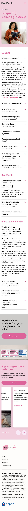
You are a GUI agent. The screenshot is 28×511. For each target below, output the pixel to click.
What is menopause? (9, 58)
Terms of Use (5, 459)
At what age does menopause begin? (9, 110)
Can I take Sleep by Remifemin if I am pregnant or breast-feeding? (9, 303)
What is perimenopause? (11, 103)
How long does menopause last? (8, 125)
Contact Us (4, 456)
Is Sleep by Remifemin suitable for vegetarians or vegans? (10, 293)
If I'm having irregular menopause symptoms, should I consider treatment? (10, 157)
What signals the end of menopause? (11, 147)
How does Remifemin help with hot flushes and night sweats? (10, 204)
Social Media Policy (6, 465)
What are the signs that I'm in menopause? (10, 118)
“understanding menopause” (10, 97)
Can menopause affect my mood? (10, 132)
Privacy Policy (5, 462)
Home (2, 9)
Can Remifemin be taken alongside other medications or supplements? (11, 184)
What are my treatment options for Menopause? (11, 166)
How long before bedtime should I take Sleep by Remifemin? (10, 283)
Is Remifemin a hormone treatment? (11, 213)
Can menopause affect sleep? (10, 140)
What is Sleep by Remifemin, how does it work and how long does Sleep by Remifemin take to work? (11, 231)
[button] (14, 58)
